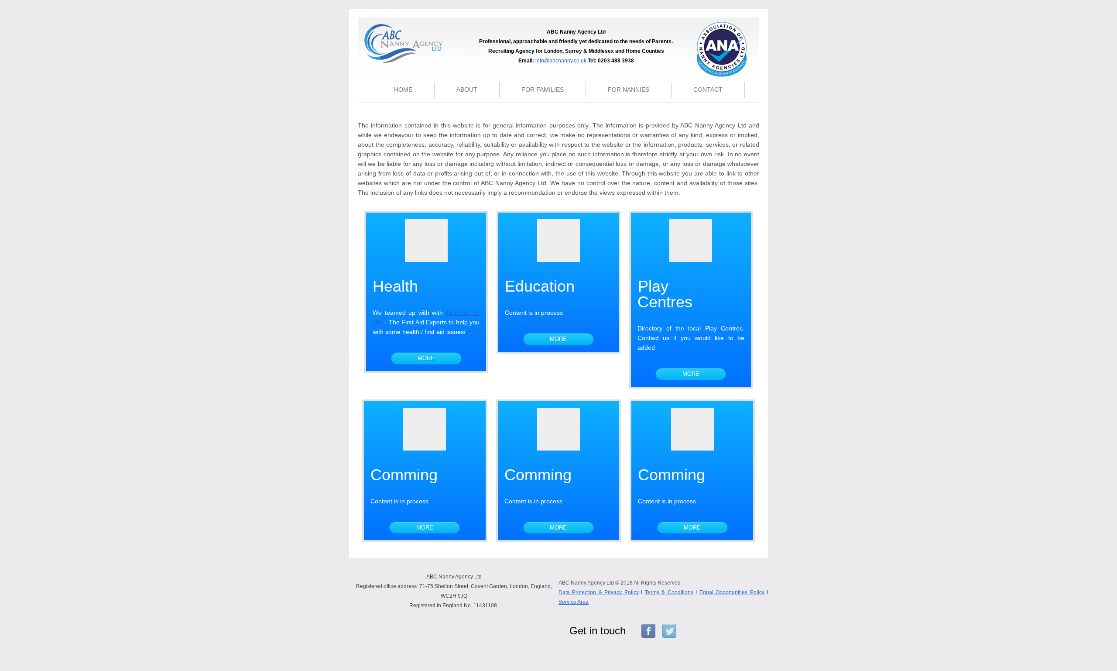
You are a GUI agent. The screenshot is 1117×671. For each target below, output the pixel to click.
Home (403, 89)
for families (542, 89)
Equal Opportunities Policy (731, 592)
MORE (426, 358)
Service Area (573, 602)
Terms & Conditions (669, 592)
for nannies (628, 89)
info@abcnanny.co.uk (560, 61)
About (466, 89)
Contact (708, 89)
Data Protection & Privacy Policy (598, 592)
